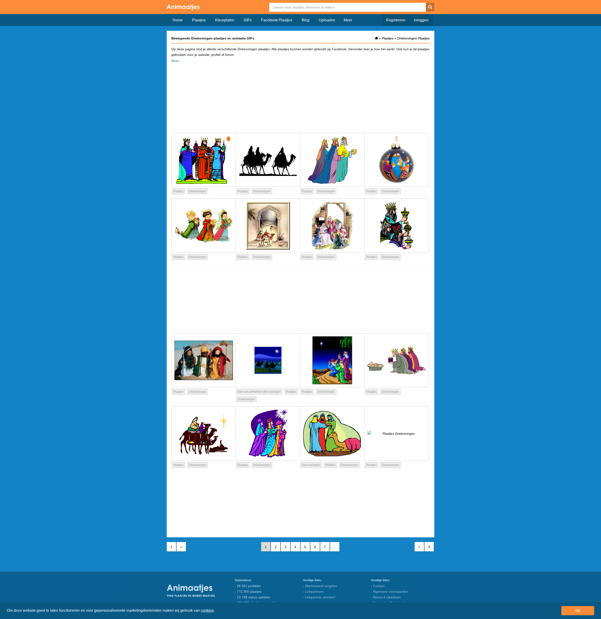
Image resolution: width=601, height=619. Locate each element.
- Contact (378, 586)
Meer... (176, 61)
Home (178, 20)
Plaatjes (199, 20)
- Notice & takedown (386, 597)
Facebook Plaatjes (276, 20)
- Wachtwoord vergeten (320, 586)
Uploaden (327, 20)
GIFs (248, 20)
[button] (216, 611)
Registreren (395, 20)
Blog (305, 20)
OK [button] (577, 610)
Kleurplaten (224, 20)
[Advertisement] (300, 96)
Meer (348, 20)
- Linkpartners (313, 591)
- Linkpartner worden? (319, 597)
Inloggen (421, 20)
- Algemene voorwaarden (389, 591)
